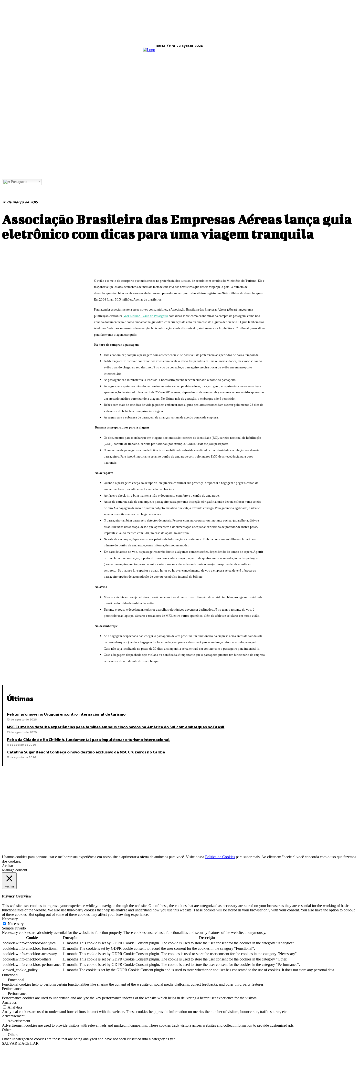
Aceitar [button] (7, 866)
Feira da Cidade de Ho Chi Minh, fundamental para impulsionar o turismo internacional (88, 739)
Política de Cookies (220, 857)
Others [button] (7, 1030)
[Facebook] (10, 673)
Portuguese (18, 182)
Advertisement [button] (13, 1016)
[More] (80, 673)
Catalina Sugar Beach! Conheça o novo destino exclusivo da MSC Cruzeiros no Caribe (86, 752)
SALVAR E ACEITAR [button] (20, 1043)
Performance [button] (11, 989)
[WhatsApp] (63, 673)
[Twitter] (28, 673)
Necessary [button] (10, 919)
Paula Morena (40, 833)
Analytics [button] (9, 1002)
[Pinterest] (45, 673)
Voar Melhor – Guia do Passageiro (145, 316)
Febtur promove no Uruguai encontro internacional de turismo (66, 714)
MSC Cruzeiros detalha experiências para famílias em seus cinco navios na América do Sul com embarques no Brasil (115, 727)
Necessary (16, 924)
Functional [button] (10, 975)
